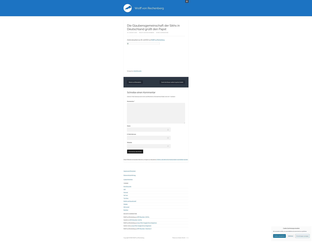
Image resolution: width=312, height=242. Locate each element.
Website (129, 142)
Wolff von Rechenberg (149, 8)
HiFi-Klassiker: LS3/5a (143, 217)
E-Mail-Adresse (131, 134)
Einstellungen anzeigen (302, 236)
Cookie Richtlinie (128, 179)
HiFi (125, 189)
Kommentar (131, 101)
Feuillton (126, 210)
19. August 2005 (132, 32)
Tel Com (126, 195)
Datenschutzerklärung (130, 175)
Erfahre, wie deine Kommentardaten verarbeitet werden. (172, 159)
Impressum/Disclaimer (130, 171)
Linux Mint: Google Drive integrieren (147, 223)
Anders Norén (181, 237)
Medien (126, 204)
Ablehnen (290, 236)
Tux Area (126, 198)
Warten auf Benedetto (135, 82)
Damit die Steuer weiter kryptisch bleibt (172, 82)
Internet (126, 192)
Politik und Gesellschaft (130, 201)
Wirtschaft (126, 207)
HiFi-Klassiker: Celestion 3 (144, 228)
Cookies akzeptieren (279, 236)
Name (128, 126)
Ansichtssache (137, 71)
